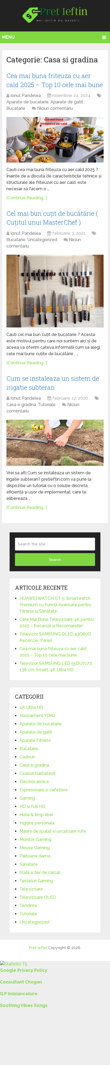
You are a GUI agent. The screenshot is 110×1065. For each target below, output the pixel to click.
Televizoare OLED (37, 897)
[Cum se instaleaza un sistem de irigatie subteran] (55, 443)
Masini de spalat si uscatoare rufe (52, 831)
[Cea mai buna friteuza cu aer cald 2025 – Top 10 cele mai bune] (55, 140)
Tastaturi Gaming (36, 880)
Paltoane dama (34, 856)
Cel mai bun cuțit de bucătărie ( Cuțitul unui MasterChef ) (52, 218)
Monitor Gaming (35, 839)
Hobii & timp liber (36, 814)
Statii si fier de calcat (39, 872)
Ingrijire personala (36, 822)
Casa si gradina (21, 404)
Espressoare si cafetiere (43, 789)
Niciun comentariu (55, 108)
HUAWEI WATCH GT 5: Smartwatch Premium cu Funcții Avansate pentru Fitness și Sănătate (55, 605)
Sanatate (28, 864)
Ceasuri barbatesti (37, 773)
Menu (8, 37)
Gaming (27, 798)
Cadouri (27, 756)
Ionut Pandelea (25, 95)
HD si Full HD (32, 806)
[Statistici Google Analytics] (13, 963)
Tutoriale (47, 404)
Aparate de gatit (66, 101)
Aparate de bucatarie (27, 101)
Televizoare (31, 889)
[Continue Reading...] (26, 197)
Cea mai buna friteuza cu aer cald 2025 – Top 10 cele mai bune (54, 80)
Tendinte (28, 905)
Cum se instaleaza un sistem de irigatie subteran (52, 383)
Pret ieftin (38, 948)
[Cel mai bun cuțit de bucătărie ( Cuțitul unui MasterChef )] (55, 291)
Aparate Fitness (35, 740)
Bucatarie (15, 108)
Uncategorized (42, 239)
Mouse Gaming (34, 847)
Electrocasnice (34, 781)
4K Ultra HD (31, 707)
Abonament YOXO (37, 715)
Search (55, 559)
